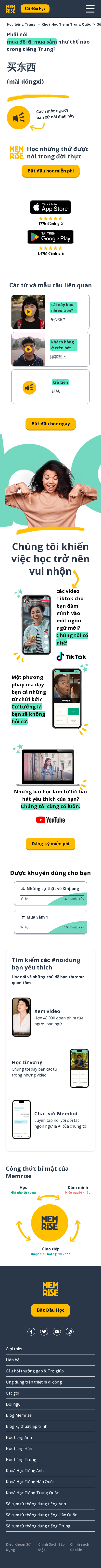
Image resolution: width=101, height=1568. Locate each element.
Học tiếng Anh (19, 1437)
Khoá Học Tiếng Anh (25, 1470)
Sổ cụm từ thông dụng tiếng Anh (36, 1504)
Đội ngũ (13, 1404)
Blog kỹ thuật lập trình (26, 1426)
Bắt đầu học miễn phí (50, 171)
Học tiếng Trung (21, 24)
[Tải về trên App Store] (50, 207)
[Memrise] (11, 9)
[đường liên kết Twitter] (44, 1332)
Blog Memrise (19, 1415)
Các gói (12, 1393)
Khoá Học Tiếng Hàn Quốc (30, 1481)
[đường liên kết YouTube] (57, 1332)
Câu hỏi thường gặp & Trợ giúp (35, 1371)
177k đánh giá (50, 223)
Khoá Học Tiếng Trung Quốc (66, 24)
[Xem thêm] (90, 9)
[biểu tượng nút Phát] (28, 312)
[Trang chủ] (17, 152)
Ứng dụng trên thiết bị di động (34, 1382)
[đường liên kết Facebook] (31, 1332)
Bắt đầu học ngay (50, 424)
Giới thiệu (15, 1349)
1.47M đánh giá (50, 253)
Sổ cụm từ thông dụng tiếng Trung (38, 1526)
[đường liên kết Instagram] (70, 1332)
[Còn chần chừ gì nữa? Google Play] (50, 237)
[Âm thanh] (18, 117)
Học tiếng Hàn (19, 1448)
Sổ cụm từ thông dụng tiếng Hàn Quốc (41, 1515)
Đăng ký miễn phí (50, 843)
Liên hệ (12, 1360)
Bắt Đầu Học (35, 8)
